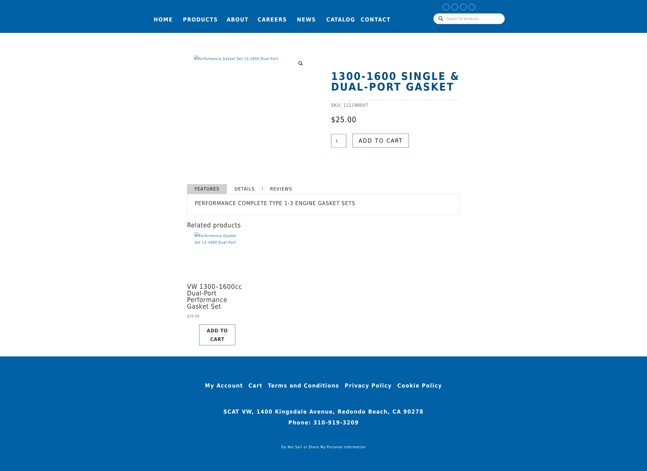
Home (163, 19)
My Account (495, 8)
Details (245, 188)
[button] (300, 63)
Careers (272, 19)
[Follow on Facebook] (446, 7)
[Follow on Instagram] (454, 7)
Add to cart (381, 140)
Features (207, 188)
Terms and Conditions (303, 386)
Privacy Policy (368, 386)
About (238, 19)
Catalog (340, 19)
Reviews (281, 188)
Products (200, 19)
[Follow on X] (472, 7)
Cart (255, 386)
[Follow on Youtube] (463, 7)
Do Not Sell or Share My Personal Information (323, 447)
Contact (376, 19)
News (306, 19)
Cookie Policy (419, 386)
